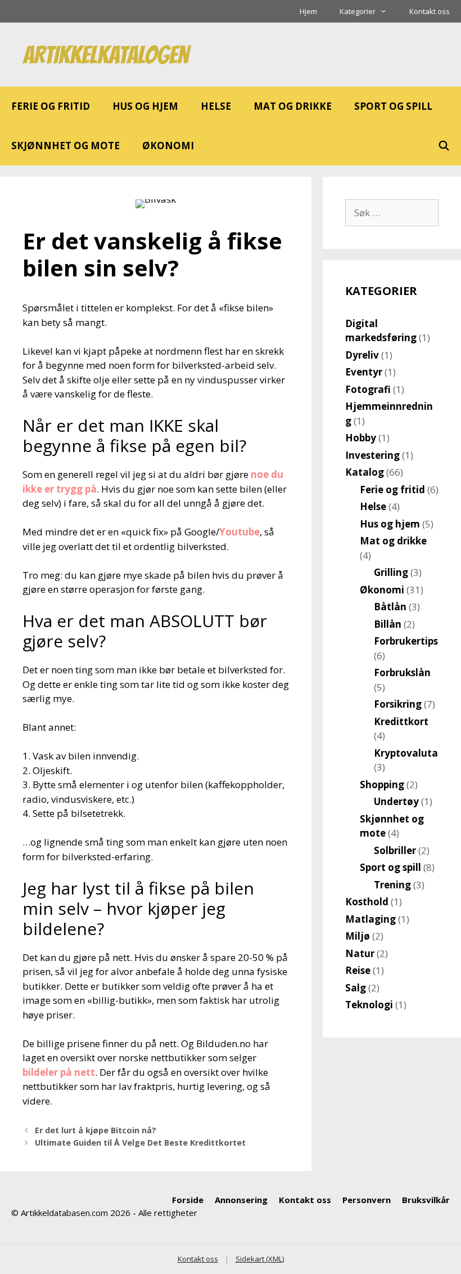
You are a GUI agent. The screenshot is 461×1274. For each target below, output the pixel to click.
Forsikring (398, 704)
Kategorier (358, 11)
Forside (188, 1199)
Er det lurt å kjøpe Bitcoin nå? (95, 1130)
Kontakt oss (429, 11)
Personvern (366, 1199)
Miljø (357, 935)
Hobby (360, 437)
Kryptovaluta (406, 752)
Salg (355, 987)
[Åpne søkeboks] (443, 146)
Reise (357, 970)
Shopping (382, 784)
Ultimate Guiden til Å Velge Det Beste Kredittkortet (140, 1142)
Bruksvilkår (426, 1199)
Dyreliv (362, 354)
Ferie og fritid (50, 106)
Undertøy (396, 801)
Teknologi (369, 1004)
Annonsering (241, 1199)
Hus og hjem (145, 106)
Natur (359, 953)
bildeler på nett (58, 1072)
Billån (387, 624)
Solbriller (395, 850)
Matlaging (370, 919)
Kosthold (366, 901)
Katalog (364, 472)
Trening (392, 884)
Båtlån (390, 606)
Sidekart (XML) (260, 1259)
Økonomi (168, 145)
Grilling (391, 572)
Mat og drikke (293, 106)
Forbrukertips (406, 640)
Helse (216, 106)
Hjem (308, 11)
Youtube (239, 531)
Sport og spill (393, 106)
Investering (372, 455)
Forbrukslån (402, 672)
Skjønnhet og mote (65, 145)
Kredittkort (401, 721)
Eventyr (363, 371)
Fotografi (368, 389)
